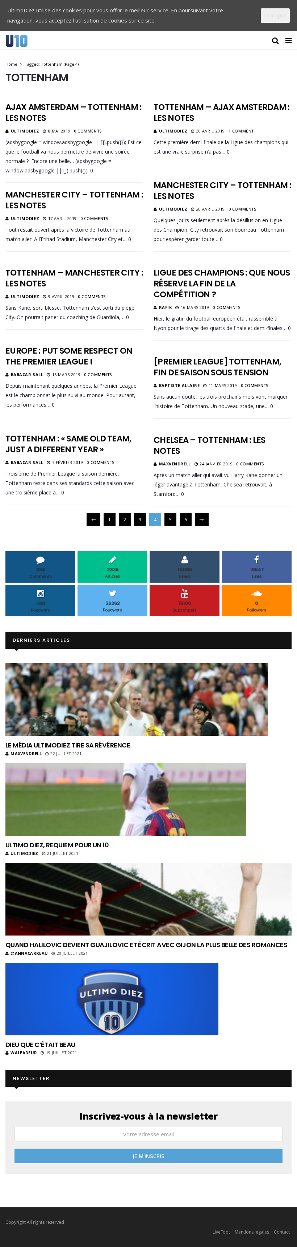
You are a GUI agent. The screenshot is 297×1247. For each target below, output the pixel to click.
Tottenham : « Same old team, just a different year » (68, 444)
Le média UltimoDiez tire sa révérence (67, 745)
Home (11, 64)
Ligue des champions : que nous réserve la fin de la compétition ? (222, 283)
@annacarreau (29, 953)
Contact (282, 1232)
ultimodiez (25, 131)
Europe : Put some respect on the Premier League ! (69, 356)
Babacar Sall (27, 374)
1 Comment (241, 131)
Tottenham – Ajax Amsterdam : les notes (222, 112)
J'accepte (275, 15)
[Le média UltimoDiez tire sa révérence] (136, 699)
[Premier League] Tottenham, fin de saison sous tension (217, 367)
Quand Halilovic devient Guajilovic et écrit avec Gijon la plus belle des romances (146, 944)
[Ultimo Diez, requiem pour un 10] (125, 799)
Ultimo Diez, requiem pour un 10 (57, 844)
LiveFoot (221, 1232)
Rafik (165, 307)
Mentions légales (252, 1232)
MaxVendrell (175, 463)
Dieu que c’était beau (40, 1044)
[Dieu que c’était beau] (111, 999)
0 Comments (88, 131)
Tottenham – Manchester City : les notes (74, 278)
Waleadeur (24, 1052)
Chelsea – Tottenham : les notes (209, 445)
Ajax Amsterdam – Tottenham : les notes (73, 112)
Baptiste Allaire (179, 385)
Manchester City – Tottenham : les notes (222, 190)
